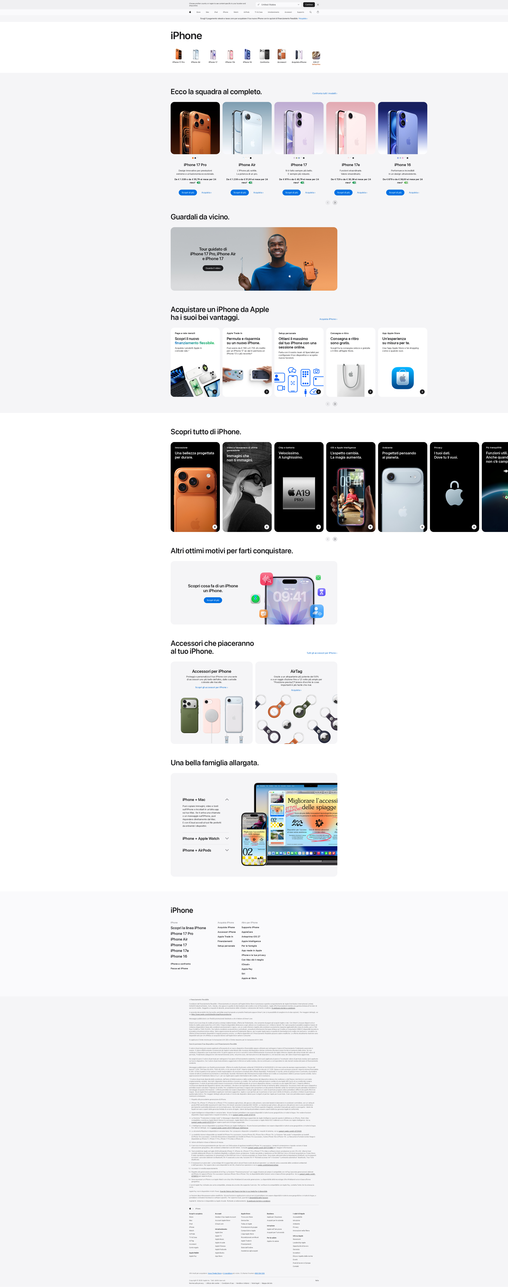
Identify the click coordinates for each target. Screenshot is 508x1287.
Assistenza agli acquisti (249, 1251)
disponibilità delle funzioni (258, 1198)
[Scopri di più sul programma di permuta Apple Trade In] (247, 362)
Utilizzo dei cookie (212, 1283)
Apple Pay (193, 1256)
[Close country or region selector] (318, 4)
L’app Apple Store (247, 1234)
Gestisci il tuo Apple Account (225, 1217)
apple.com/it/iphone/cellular (268, 1165)
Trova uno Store (247, 1217)
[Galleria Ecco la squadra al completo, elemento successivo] (335, 202)
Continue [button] (309, 5)
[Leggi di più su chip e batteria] (299, 487)
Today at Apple (246, 1224)
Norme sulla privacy (196, 1283)
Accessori (192, 1244)
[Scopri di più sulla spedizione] (350, 362)
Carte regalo (193, 1248)
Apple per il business (274, 1217)
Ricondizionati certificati (250, 1237)
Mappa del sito (267, 1283)
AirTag (191, 1241)
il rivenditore (227, 1273)
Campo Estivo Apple (248, 1231)
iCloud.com (219, 1224)
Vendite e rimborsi (242, 1283)
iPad (190, 1224)
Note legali (255, 1283)
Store (191, 1217)
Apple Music (219, 1239)
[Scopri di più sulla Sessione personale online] (299, 362)
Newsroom (297, 1239)
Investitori (296, 1253)
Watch (191, 1231)
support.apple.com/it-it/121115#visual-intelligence (229, 1128)
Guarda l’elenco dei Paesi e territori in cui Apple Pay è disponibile (243, 1191)
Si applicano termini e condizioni (283, 1008)
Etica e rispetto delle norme (303, 1256)
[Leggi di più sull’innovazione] (195, 487)
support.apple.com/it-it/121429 (290, 1131)
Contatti (296, 1266)
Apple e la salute (273, 1241)
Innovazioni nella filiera (301, 1231)
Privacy (296, 1227)
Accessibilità (297, 1217)
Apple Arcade (220, 1243)
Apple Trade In (246, 1241)
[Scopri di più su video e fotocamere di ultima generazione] (247, 487)
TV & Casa (193, 1237)
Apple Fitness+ (220, 1246)
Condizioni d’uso (228, 1283)
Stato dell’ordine (247, 1248)
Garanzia (296, 1249)
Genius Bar (245, 1220)
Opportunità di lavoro (300, 1246)
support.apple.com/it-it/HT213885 (260, 1148)
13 (294, 682)
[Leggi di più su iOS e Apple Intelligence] (350, 487)
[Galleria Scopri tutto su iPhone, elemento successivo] (335, 539)
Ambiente (296, 1224)
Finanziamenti (246, 1244)
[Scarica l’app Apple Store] (402, 362)
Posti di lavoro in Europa (301, 1263)
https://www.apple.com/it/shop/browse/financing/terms (211, 1014)
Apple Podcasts (220, 1249)
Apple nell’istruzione (274, 1229)
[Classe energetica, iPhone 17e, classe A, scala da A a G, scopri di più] (354, 182)
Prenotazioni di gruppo (249, 1227)
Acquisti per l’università (275, 1232)
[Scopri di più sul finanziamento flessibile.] (195, 362)
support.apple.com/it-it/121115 (244, 1115)
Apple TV (218, 1236)
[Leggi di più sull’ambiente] (402, 487)
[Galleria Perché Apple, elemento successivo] (335, 404)
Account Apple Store (222, 1220)
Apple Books (219, 1253)
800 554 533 (260, 1273)
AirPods (192, 1234)
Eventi (295, 1260)
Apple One (219, 1232)
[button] (278, 4)
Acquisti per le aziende (275, 1220)
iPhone (191, 1227)
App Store (218, 1256)
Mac (190, 1220)
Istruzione (296, 1220)
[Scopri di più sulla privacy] (454, 487)
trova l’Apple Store (214, 1273)
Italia (317, 1280)
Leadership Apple (299, 1243)
